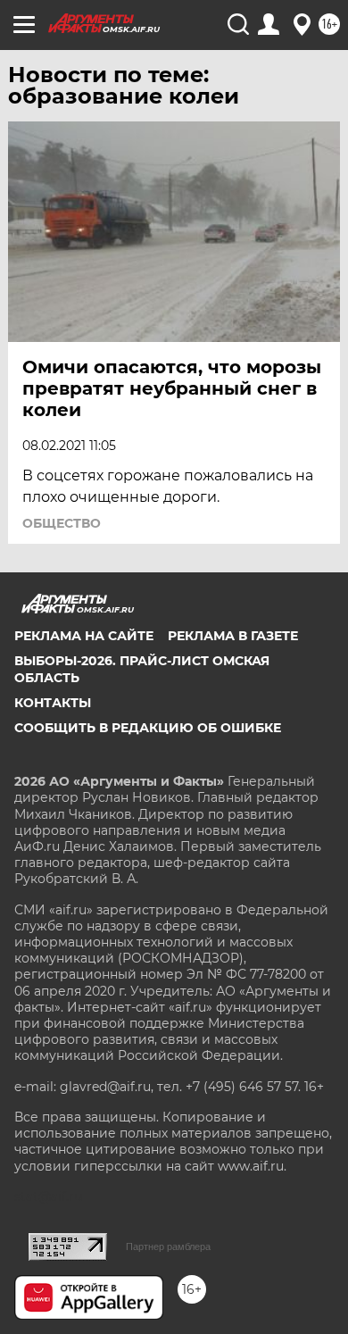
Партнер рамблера (168, 1246)
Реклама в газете (233, 636)
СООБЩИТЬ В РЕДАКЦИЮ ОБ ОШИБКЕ (147, 728)
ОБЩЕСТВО (61, 523)
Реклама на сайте (83, 636)
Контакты (52, 703)
